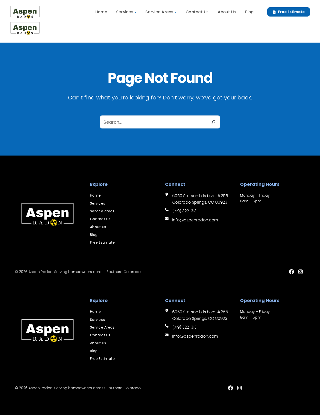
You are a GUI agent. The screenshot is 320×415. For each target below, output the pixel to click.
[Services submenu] (135, 12)
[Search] (213, 122)
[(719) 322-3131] (181, 211)
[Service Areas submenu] (175, 12)
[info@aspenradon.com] (191, 220)
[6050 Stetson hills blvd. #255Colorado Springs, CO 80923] (196, 199)
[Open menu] (307, 28)
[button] (288, 12)
